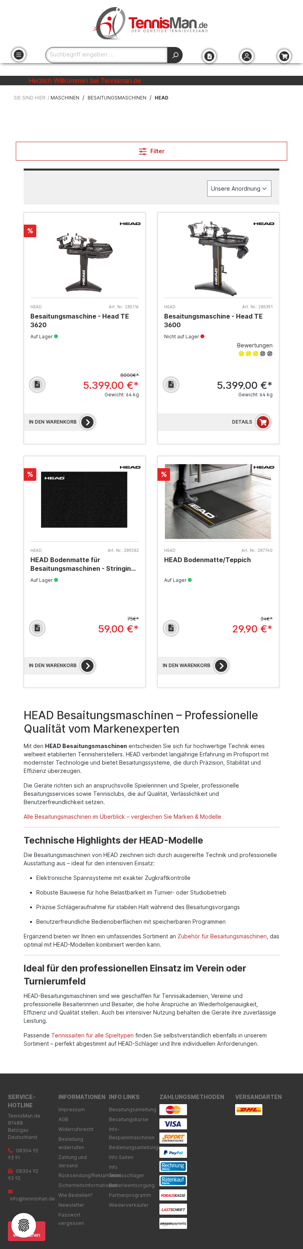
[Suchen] (175, 55)
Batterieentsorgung (132, 1185)
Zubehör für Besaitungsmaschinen (222, 936)
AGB (63, 1119)
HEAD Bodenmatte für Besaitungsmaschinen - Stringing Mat (82, 564)
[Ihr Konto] (247, 56)
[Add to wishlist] (37, 385)
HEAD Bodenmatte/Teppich (207, 560)
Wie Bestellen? (75, 1195)
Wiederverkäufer (129, 1205)
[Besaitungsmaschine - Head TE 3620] (84, 258)
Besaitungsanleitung (132, 1109)
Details (242, 422)
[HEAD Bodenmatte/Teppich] (218, 502)
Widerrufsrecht (76, 1129)
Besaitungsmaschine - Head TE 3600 (213, 320)
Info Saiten (121, 1157)
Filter (157, 151)
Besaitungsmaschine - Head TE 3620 (79, 320)
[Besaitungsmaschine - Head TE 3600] (218, 258)
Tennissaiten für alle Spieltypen (92, 1035)
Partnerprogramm (130, 1195)
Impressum (71, 1109)
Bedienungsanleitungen (136, 1147)
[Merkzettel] (209, 56)
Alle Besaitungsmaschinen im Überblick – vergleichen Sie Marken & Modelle (122, 816)
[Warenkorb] (284, 56)
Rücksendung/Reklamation (89, 1175)
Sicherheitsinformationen (87, 1185)
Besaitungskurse (128, 1119)
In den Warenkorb (53, 422)
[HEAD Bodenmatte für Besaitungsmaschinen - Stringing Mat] (84, 502)
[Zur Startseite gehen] (151, 23)
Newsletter (71, 1205)
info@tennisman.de (32, 1199)
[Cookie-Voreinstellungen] (24, 1225)
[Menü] (19, 55)
